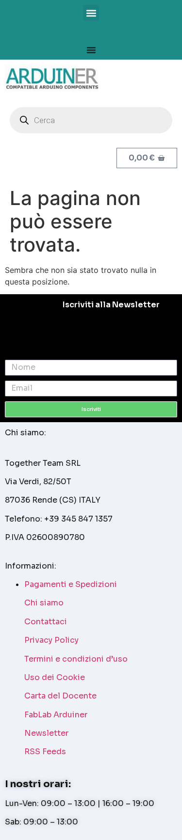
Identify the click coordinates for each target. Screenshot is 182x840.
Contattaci (45, 622)
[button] (91, 13)
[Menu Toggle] (91, 50)
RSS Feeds (45, 751)
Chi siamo (44, 603)
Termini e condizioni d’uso (76, 659)
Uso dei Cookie (54, 677)
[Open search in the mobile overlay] (91, 120)
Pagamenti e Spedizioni (70, 584)
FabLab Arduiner (55, 715)
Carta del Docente (60, 696)
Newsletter (46, 733)
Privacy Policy (51, 640)
